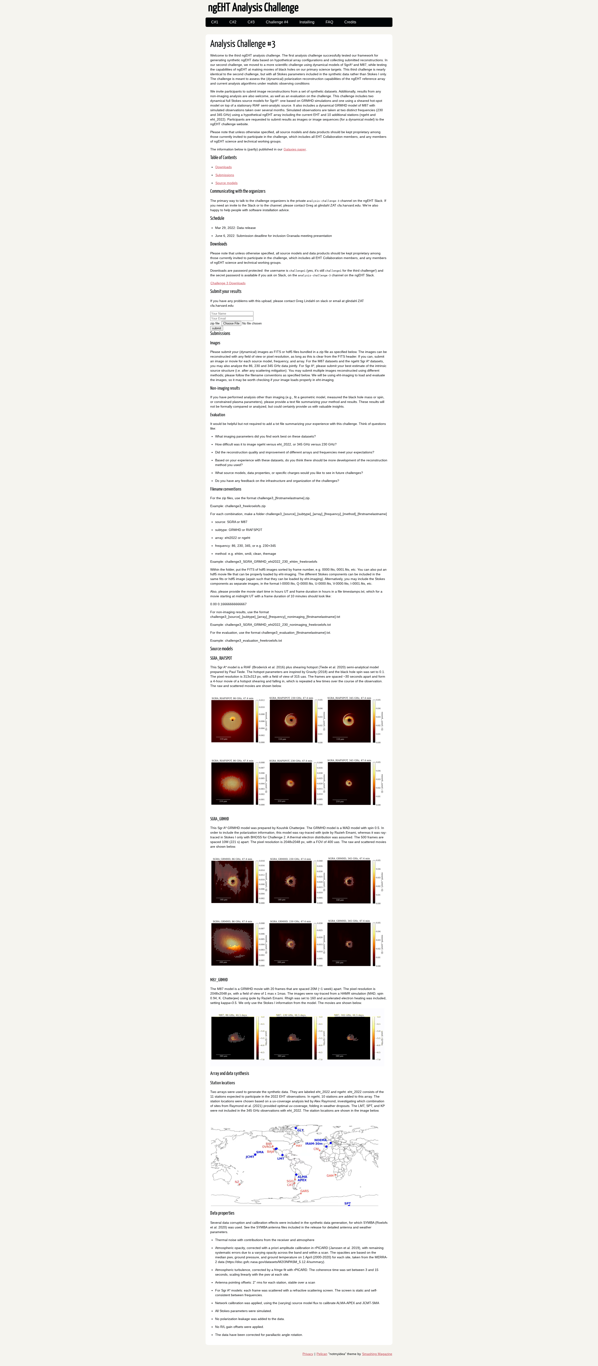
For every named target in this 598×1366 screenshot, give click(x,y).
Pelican (322, 1354)
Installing (306, 22)
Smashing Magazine (377, 1354)
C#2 (232, 22)
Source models (226, 183)
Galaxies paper (295, 149)
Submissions (224, 175)
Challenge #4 (277, 22)
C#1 (214, 22)
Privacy (308, 1354)
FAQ (329, 22)
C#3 (251, 22)
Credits (350, 22)
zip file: (215, 323)
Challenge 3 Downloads (228, 283)
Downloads (223, 167)
